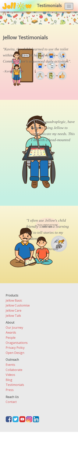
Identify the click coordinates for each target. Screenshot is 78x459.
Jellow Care (13, 310)
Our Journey (14, 327)
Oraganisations (17, 343)
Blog (9, 380)
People (11, 337)
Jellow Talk (13, 316)
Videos (10, 375)
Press (10, 390)
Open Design (15, 353)
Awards (11, 332)
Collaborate (14, 370)
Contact (11, 402)
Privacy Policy (15, 348)
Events (10, 365)
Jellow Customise (18, 305)
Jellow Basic (14, 300)
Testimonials (15, 385)
